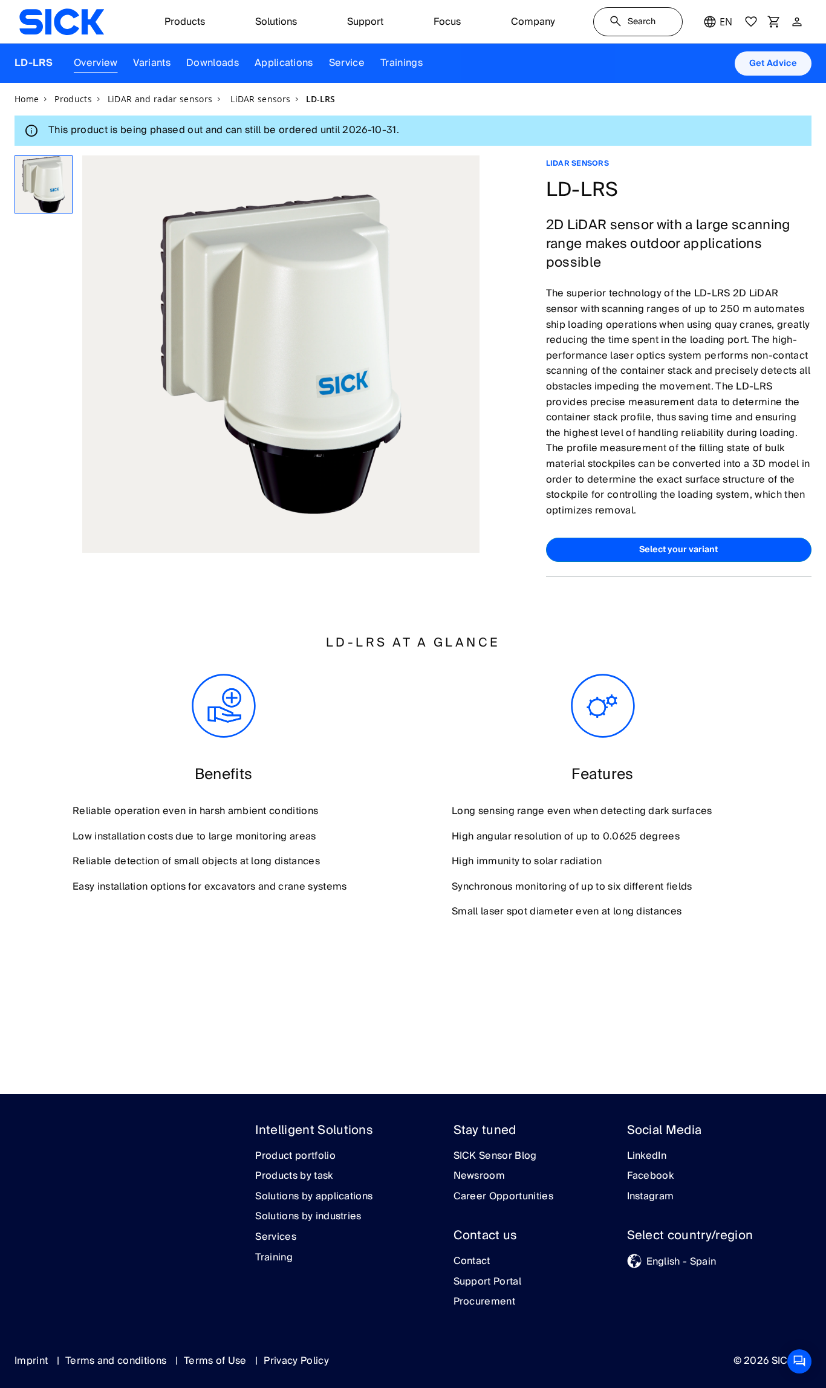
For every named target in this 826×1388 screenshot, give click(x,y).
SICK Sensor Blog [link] (495, 1156)
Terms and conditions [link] (117, 1360)
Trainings (401, 62)
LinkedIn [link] (647, 1156)
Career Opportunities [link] (503, 1197)
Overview (96, 62)
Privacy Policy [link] (296, 1360)
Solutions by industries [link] (308, 1217)
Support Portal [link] (487, 1282)
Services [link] (275, 1237)
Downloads (212, 62)
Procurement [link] (485, 1302)
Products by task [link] (294, 1176)
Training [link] (274, 1258)
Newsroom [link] (480, 1176)
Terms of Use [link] (216, 1360)
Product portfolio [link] (295, 1156)
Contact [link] (472, 1261)
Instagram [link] (650, 1197)
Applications (284, 62)
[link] (61, 21)
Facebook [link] (650, 1176)
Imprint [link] (33, 1360)
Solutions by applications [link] (313, 1197)
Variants (152, 62)
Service (347, 62)
